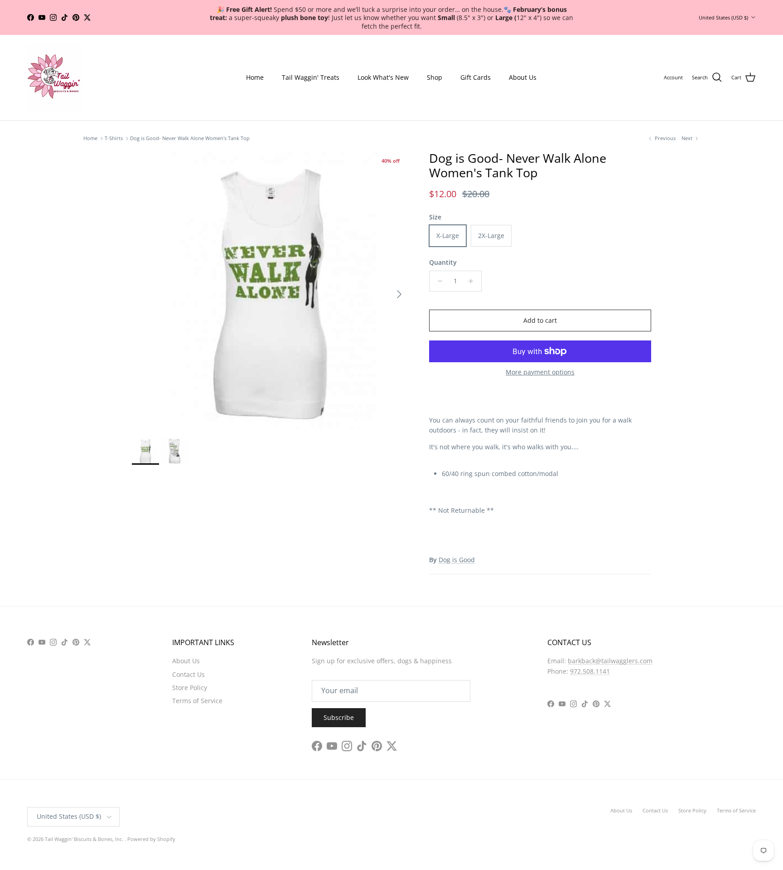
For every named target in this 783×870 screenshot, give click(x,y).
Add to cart (540, 320)
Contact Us (188, 674)
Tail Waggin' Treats (310, 77)
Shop (434, 77)
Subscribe (339, 717)
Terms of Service (197, 700)
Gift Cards (475, 77)
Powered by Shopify (151, 839)
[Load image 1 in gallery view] (270, 289)
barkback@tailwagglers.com (610, 660)
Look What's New (383, 77)
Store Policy (189, 687)
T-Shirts (114, 138)
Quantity (443, 262)
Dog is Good (457, 559)
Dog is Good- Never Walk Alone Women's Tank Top (190, 138)
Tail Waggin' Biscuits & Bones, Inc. (85, 839)
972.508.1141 (590, 671)
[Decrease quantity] (437, 281)
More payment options (540, 372)
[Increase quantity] (473, 281)
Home (255, 77)
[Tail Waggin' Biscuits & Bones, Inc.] (54, 77)
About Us (522, 77)
